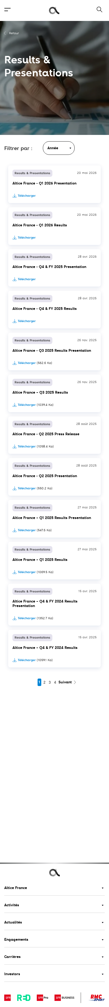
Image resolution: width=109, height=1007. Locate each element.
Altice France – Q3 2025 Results (40, 392)
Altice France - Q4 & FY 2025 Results (44, 308)
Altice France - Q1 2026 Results (39, 225)
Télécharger (27, 195)
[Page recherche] (96, 10)
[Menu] (7, 10)
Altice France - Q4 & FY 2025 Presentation (49, 267)
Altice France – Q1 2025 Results (39, 559)
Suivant (65, 682)
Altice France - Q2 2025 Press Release (45, 434)
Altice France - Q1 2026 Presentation (44, 183)
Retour (14, 33)
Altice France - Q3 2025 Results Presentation (51, 350)
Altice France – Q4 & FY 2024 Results (45, 647)
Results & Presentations (32, 173)
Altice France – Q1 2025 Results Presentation (51, 518)
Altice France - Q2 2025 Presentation (44, 476)
